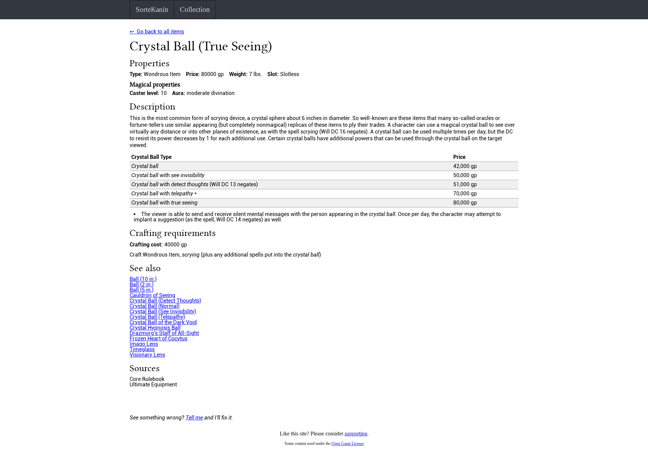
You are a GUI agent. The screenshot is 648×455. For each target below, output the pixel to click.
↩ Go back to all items (157, 31)
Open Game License (347, 443)
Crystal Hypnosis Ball (155, 328)
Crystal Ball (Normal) (155, 306)
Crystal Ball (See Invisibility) (163, 311)
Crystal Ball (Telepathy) (157, 317)
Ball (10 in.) (143, 279)
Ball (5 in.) (142, 290)
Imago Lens (144, 344)
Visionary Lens (147, 355)
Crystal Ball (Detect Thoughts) (165, 300)
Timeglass (142, 349)
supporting (356, 433)
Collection (195, 9)
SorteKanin (152, 9)
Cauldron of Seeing (152, 295)
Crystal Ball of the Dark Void (163, 322)
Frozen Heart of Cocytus (158, 338)
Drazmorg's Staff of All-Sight (164, 333)
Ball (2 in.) (142, 284)
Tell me (194, 417)
